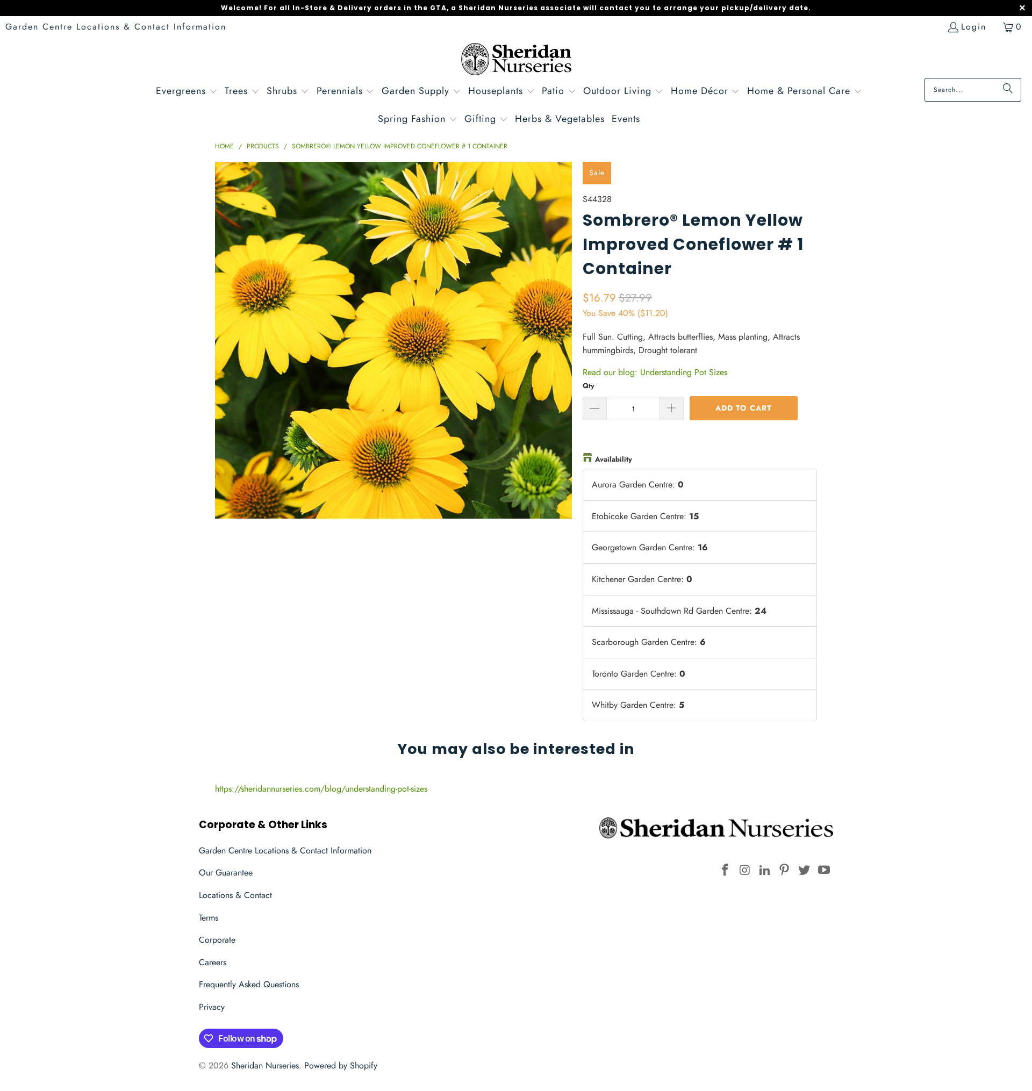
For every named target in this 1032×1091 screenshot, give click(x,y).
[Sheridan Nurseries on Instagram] (745, 870)
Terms (208, 917)
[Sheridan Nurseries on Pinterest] (785, 870)
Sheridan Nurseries (265, 1065)
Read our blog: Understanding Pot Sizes (655, 372)
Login (973, 26)
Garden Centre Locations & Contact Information (115, 26)
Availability (613, 459)
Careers (212, 962)
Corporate (217, 940)
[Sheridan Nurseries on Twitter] (805, 870)
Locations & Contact (235, 895)
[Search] (1007, 90)
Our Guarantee (226, 872)
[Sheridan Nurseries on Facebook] (726, 870)
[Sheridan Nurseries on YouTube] (824, 870)
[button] (187, 92)
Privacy (212, 1007)
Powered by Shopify (340, 1065)
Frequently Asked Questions (249, 984)
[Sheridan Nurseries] (516, 60)
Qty (588, 386)
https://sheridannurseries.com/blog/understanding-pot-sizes (321, 789)
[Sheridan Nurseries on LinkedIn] (765, 870)
